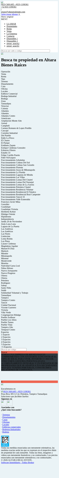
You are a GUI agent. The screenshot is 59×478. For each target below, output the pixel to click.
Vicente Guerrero (8, 307)
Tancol (4, 302)
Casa (3, 86)
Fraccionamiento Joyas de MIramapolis (18, 170)
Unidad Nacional (8, 305)
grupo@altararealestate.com (13, 12)
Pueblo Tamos (7, 322)
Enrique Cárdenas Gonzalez (13, 148)
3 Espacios (5, 339)
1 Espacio (5, 334)
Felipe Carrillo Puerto (10, 155)
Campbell (5, 126)
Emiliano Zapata (8, 145)
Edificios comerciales (11, 427)
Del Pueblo (6, 135)
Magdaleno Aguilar (9, 246)
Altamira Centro (8, 116)
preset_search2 (13, 43)
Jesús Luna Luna (8, 224)
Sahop (4, 285)
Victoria (4, 310)
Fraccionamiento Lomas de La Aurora (17, 184)
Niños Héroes (7, 268)
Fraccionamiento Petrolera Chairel (16, 187)
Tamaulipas (6, 103)
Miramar (5, 258)
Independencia (7, 219)
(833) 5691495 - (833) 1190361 (17, 391)
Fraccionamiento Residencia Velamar (17, 189)
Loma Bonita (6, 239)
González (5, 204)
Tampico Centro (8, 300)
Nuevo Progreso (8, 273)
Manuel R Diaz (7, 248)
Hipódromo (6, 216)
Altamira (5, 111)
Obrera (4, 275)
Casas (4, 419)
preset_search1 (13, 46)
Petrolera (5, 280)
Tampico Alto (7, 327)
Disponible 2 (12, 41)
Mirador (4, 253)
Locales (4, 91)
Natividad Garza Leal (10, 266)
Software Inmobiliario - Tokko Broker (17, 462)
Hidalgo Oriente (8, 214)
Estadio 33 (5, 153)
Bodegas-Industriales (11, 429)
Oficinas (6, 422)
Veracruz (5, 106)
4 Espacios (5, 342)
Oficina (4, 89)
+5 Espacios (6, 347)
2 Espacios (5, 337)
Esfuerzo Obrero (8, 150)
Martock (4, 251)
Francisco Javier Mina (10, 202)
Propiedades (12, 26)
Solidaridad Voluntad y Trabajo (14, 293)
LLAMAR (11, 24)
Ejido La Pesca (7, 138)
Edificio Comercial (9, 94)
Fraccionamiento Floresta (12, 167)
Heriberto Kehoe (8, 212)
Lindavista (5, 236)
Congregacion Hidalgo (11, 315)
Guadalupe (6, 207)
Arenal (4, 123)
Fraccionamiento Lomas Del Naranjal (17, 182)
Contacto (10, 36)
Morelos (4, 263)
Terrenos (6, 415)
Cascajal (4, 130)
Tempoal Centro (8, 329)
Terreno (4, 81)
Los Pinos (5, 241)
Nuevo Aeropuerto (9, 271)
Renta (9, 29)
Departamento (7, 84)
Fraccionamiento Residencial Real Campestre (20, 194)
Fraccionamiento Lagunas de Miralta (17, 175)
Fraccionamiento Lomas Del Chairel (17, 180)
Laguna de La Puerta (10, 226)
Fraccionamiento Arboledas (13, 160)
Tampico (5, 298)
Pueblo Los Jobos (8, 320)
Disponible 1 (12, 38)
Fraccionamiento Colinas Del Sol (15, 162)
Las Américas (7, 229)
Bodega (4, 98)
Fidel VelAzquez (8, 157)
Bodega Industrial (8, 96)
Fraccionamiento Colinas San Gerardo (17, 165)
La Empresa (12, 33)
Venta (9, 31)
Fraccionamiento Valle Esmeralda (15, 199)
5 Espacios (5, 344)
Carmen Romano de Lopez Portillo (16, 128)
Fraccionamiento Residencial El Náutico (18, 192)
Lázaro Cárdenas (8, 243)
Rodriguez (5, 283)
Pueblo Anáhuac (8, 317)
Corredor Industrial (9, 133)
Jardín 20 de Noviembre (11, 221)
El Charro (5, 140)
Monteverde (6, 261)
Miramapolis (6, 256)
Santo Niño (6, 288)
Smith (3, 290)
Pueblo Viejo (6, 325)
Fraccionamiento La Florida (13, 172)
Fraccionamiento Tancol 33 (13, 197)
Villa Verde (6, 312)
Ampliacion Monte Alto (11, 121)
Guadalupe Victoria (9, 209)
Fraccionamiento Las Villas (13, 177)
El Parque (5, 143)
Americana (6, 118)
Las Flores (5, 234)
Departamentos (8, 417)
